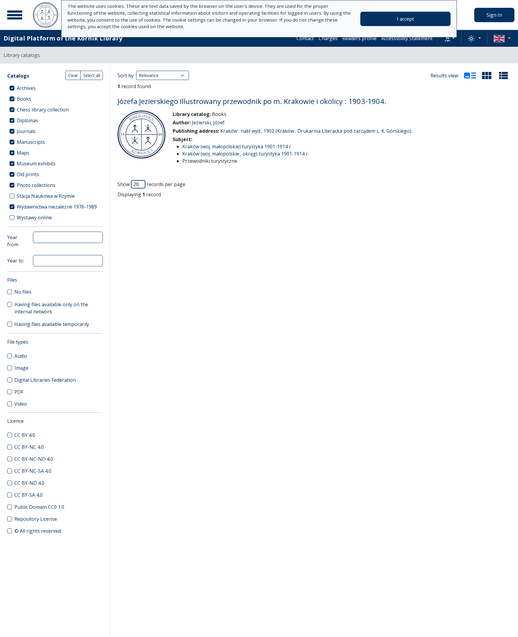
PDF (18, 392)
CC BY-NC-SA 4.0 (32, 471)
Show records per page (151, 184)
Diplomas (27, 120)
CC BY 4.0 (24, 435)
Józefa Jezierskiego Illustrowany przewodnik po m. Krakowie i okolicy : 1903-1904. (252, 101)
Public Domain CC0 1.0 (39, 507)
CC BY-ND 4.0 (29, 483)
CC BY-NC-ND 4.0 (33, 459)
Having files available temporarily (51, 324)
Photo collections (36, 185)
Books (24, 99)
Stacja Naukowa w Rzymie (46, 196)
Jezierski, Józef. (208, 122)
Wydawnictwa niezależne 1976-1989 (57, 206)
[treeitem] (55, 88)
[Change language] (502, 38)
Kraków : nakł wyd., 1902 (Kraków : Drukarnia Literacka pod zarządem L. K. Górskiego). (316, 131)
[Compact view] (487, 75)
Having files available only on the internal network (51, 308)
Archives (26, 88)
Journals (26, 131)
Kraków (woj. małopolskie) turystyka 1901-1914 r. (237, 146)
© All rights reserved (37, 531)
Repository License (35, 519)
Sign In (494, 15)
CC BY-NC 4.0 (29, 447)
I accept (405, 19)
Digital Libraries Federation (45, 380)
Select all (91, 75)
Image (21, 368)
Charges (328, 38)
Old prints (28, 174)
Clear (73, 75)
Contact (305, 38)
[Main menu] (15, 15)
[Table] (503, 75)
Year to (15, 260)
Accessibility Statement (407, 38)
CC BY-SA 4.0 (28, 495)
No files (22, 292)
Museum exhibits (36, 163)
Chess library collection (43, 109)
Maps (23, 153)
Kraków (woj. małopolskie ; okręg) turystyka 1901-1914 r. (245, 153)
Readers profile (359, 38)
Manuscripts (31, 142)
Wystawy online (34, 217)
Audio (20, 356)
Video (20, 404)
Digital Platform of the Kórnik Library (63, 38)
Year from (12, 241)
